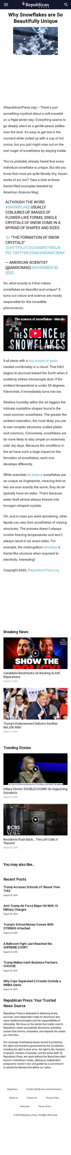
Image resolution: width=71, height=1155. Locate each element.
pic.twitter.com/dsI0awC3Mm (34, 253)
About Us (13, 1097)
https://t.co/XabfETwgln (35, 248)
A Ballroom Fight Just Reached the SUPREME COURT (27, 945)
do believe (35, 474)
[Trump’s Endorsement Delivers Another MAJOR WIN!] (35, 704)
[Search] (66, 4)
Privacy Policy (52, 1097)
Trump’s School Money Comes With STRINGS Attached (28, 926)
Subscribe (24, 1106)
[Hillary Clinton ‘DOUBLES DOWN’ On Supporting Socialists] (35, 769)
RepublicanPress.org (43, 570)
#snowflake (17, 207)
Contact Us (32, 1097)
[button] (5, 4)
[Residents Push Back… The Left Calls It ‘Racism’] (35, 819)
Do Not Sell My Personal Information (44, 1089)
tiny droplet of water (43, 360)
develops (50, 547)
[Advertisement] (35, 79)
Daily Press (12, 1089)
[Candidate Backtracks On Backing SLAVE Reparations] (35, 653)
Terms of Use (44, 1106)
